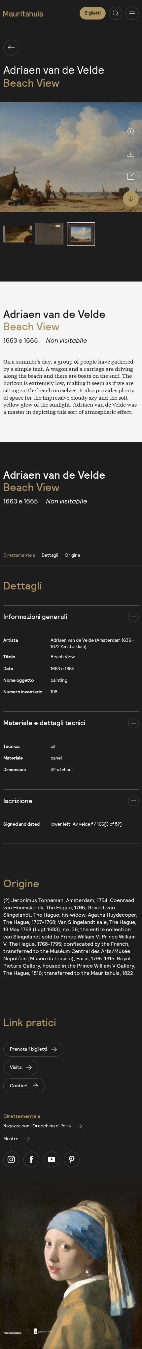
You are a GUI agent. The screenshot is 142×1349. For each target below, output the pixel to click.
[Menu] (132, 13)
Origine (72, 555)
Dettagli (50, 555)
